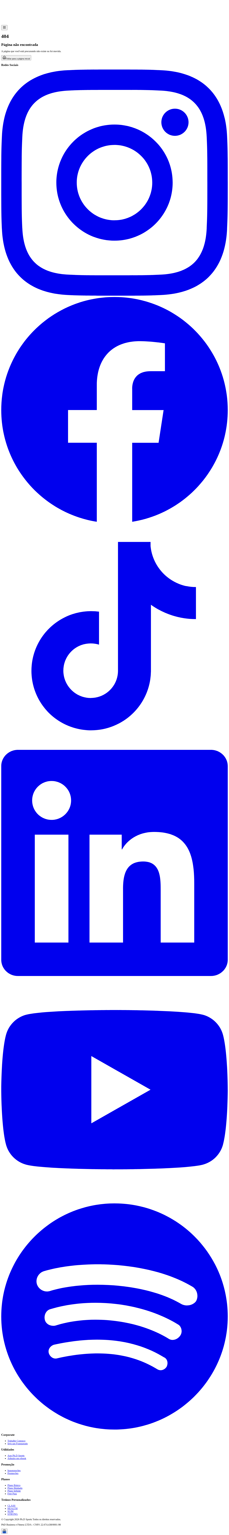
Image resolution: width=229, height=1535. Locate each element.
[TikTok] (114, 748)
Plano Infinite (14, 1491)
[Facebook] (114, 521)
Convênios (10, 15)
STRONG (12, 1514)
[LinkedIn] (114, 975)
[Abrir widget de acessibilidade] (4, 1531)
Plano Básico (13, 1485)
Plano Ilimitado (14, 1488)
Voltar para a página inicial (18, 59)
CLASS (11, 1505)
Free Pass (12, 1493)
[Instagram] (114, 294)
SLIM (10, 1511)
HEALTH (12, 1508)
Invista (24, 23)
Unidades (10, 18)
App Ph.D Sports (15, 1455)
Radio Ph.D (14, 23)
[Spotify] (114, 1428)
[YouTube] (114, 1202)
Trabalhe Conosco (16, 1440)
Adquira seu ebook (16, 1458)
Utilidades (10, 12)
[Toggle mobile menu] (4, 27)
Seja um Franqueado (17, 1443)
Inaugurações (14, 1470)
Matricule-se (33, 23)
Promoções (11, 8)
